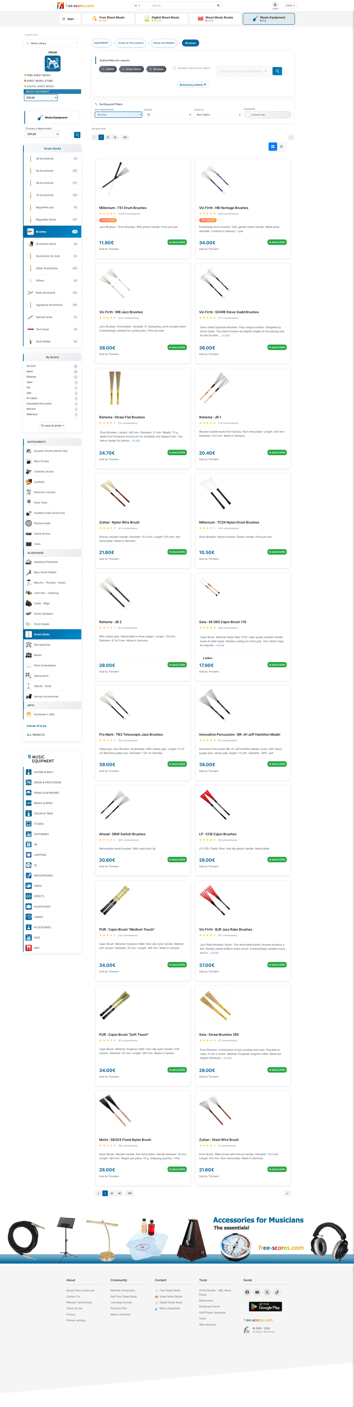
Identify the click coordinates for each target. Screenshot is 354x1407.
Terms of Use (74, 1308)
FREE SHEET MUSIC (38, 75)
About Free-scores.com (80, 1290)
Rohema (52, 376)
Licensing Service (121, 1302)
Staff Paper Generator (212, 1312)
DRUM (110, 69)
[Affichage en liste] (281, 146)
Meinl (52, 371)
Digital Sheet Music (171, 1302)
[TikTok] (277, 1292)
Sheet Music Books (171, 1296)
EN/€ (289, 5)
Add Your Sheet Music (124, 1296)
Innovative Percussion (52, 403)
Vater (52, 382)
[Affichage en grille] (273, 146)
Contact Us (73, 1296)
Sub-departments (104, 109)
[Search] (77, 135)
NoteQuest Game (209, 1306)
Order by (199, 109)
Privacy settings (76, 1320)
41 (115, 137)
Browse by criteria (191, 84)
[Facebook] (247, 1292)
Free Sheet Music (170, 1290)
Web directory (207, 1324)
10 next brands (51, 426)
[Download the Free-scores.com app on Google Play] (265, 1306)
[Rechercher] (218, 5)
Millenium (52, 414)
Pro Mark (52, 398)
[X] (267, 1292)
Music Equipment (170, 1308)
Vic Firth (52, 366)
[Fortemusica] (246, 1329)
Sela (52, 393)
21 (108, 137)
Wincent (52, 409)
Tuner (202, 1318)
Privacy (70, 1314)
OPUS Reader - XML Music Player (215, 1292)
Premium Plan (119, 1308)
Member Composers (123, 1290)
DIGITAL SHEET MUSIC (40, 86)
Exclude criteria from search (194, 68)
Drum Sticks (52, 148)
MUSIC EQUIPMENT (38, 91)
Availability (249, 109)
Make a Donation (121, 1314)
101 (125, 137)
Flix (52, 387)
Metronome (206, 1300)
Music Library (38, 43)
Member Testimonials (79, 1302)
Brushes (158, 69)
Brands (148, 109)
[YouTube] (257, 1292)
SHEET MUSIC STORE (39, 80)
